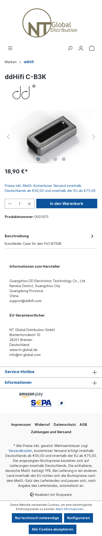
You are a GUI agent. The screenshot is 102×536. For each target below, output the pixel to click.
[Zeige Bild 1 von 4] (38, 159)
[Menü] (10, 48)
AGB (83, 424)
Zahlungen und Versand (51, 432)
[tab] (50, 239)
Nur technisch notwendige (37, 518)
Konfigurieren (78, 518)
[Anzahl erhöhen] (29, 204)
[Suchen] (70, 48)
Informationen (18, 382)
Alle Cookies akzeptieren (52, 529)
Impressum (21, 424)
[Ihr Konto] (80, 48)
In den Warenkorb (66, 203)
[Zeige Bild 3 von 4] (55, 159)
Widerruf (42, 424)
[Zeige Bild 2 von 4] (47, 159)
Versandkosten (20, 451)
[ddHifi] (51, 92)
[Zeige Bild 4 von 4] (64, 159)
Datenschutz (65, 424)
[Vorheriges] (8, 136)
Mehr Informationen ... (71, 509)
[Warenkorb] (91, 48)
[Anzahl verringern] (10, 204)
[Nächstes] (93, 136)
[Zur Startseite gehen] (51, 23)
